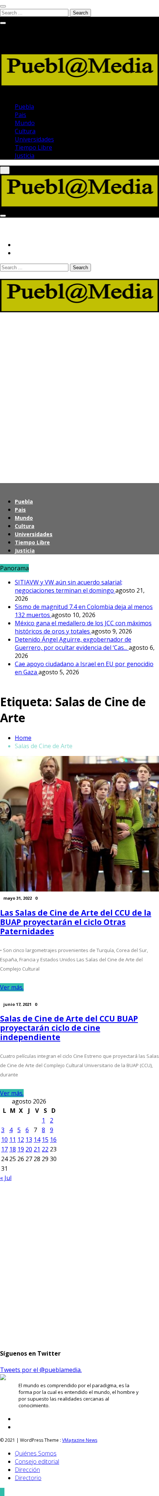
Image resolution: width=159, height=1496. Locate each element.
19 (20, 1149)
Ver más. (12, 987)
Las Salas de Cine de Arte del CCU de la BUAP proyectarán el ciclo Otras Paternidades (75, 921)
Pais (20, 115)
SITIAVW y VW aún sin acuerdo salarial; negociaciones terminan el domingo (68, 586)
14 (37, 1139)
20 (29, 1149)
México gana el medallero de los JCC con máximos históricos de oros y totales (83, 627)
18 (12, 1149)
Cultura (25, 131)
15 (45, 1139)
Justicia (24, 155)
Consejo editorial (37, 1461)
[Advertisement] (79, 394)
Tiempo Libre (33, 147)
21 (37, 1149)
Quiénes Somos (36, 1453)
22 (45, 1149)
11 (12, 1139)
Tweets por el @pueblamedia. (41, 1370)
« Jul (5, 1178)
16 (53, 1139)
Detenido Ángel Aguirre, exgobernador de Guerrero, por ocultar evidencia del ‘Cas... (73, 643)
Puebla (24, 106)
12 (20, 1139)
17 (4, 1149)
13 (29, 1139)
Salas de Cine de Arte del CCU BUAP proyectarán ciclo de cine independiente (69, 1027)
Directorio (28, 1478)
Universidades (34, 139)
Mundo (25, 123)
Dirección (27, 1470)
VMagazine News (79, 1440)
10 (4, 1139)
